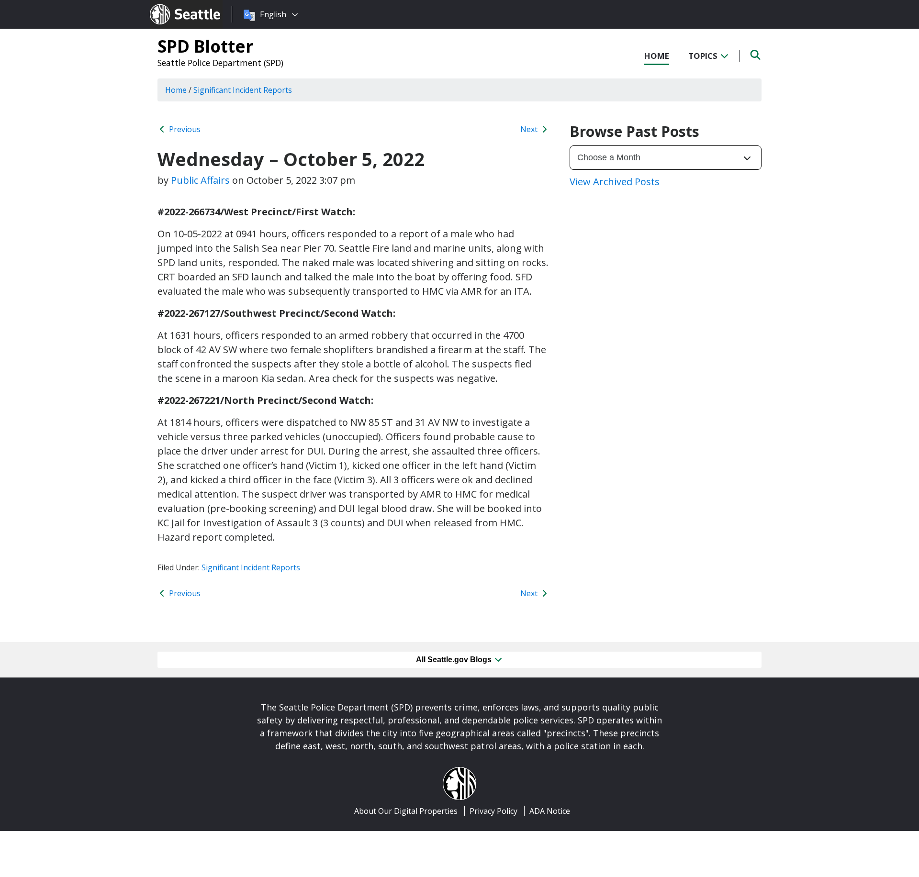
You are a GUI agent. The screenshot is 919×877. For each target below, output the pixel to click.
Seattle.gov (170, 5)
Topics (703, 55)
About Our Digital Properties (406, 811)
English (273, 14)
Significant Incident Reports (251, 567)
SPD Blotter (205, 45)
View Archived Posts (615, 181)
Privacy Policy (493, 811)
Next (529, 129)
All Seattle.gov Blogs (454, 659)
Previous (184, 129)
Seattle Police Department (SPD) (220, 62)
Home (656, 55)
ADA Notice (549, 811)
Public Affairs (200, 180)
